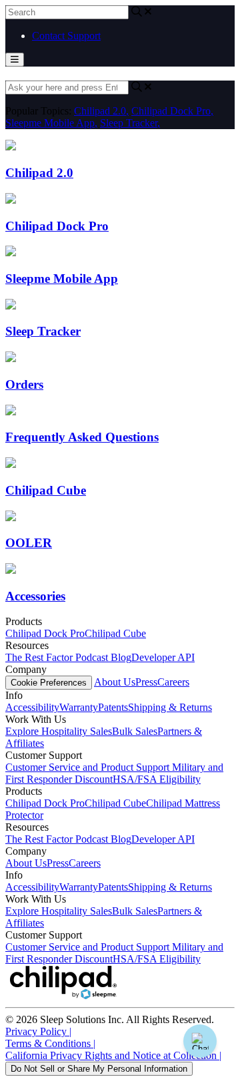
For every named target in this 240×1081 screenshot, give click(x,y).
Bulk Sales (134, 731)
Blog (121, 657)
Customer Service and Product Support (88, 767)
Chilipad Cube (115, 633)
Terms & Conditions (50, 1043)
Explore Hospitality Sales (58, 731)
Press (146, 682)
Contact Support (66, 35)
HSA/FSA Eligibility (157, 779)
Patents (113, 707)
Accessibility (32, 707)
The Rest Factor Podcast (58, 657)
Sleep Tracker (130, 122)
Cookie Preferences (49, 683)
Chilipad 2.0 (101, 110)
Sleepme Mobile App (51, 122)
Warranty (78, 707)
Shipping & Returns (170, 707)
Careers (173, 682)
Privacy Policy (38, 1031)
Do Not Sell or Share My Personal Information (99, 1069)
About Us (114, 682)
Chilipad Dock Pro (172, 110)
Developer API (163, 657)
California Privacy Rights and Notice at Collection (113, 1055)
